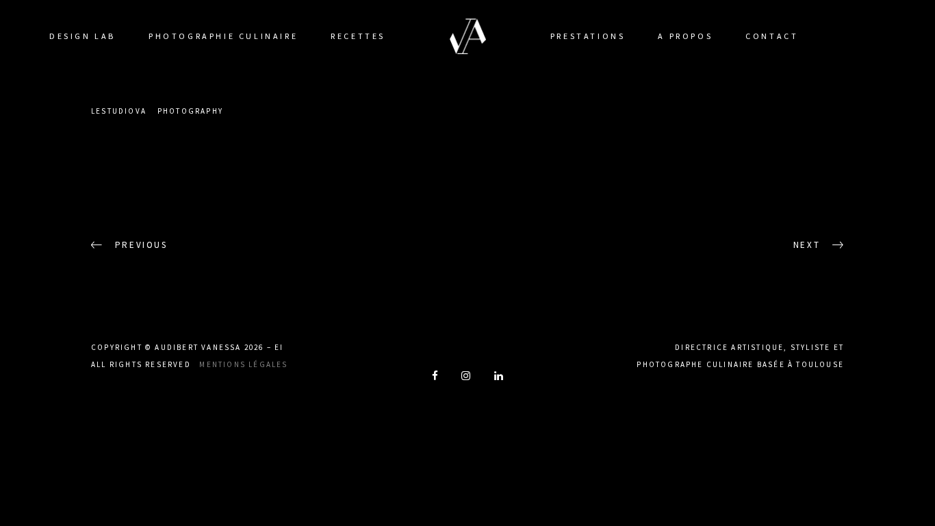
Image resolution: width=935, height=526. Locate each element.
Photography (190, 111)
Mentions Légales (243, 364)
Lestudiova (118, 111)
